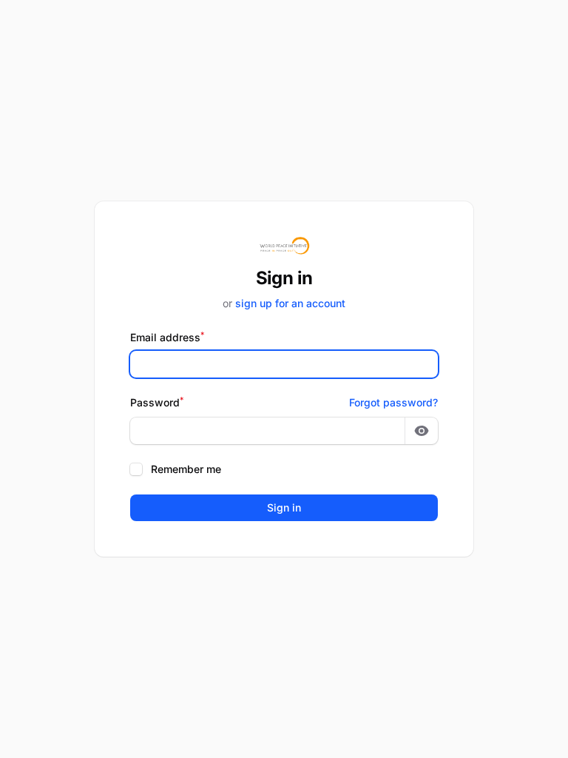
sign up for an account (290, 303)
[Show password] (421, 431)
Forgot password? (393, 402)
